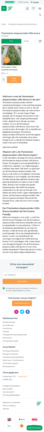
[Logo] (10, 8)
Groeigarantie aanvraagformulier (15, 335)
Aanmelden (22, 281)
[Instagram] (16, 312)
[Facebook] (27, 312)
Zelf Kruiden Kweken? (11, 363)
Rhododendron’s (9, 366)
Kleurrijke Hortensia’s (10, 354)
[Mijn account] (27, 8)
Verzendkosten (8, 325)
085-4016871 (8, 389)
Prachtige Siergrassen (11, 351)
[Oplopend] (40, 41)
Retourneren (7, 338)
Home (3, 24)
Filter (11, 41)
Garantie (6, 331)
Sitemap (6, 409)
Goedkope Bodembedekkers (13, 357)
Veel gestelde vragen (10, 341)
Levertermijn (7, 328)
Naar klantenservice (22, 303)
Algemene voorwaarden (11, 402)
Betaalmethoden (9, 322)
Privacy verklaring (9, 406)
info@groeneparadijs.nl (11, 386)
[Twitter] (22, 312)
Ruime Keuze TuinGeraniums (13, 360)
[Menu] (4, 8)
